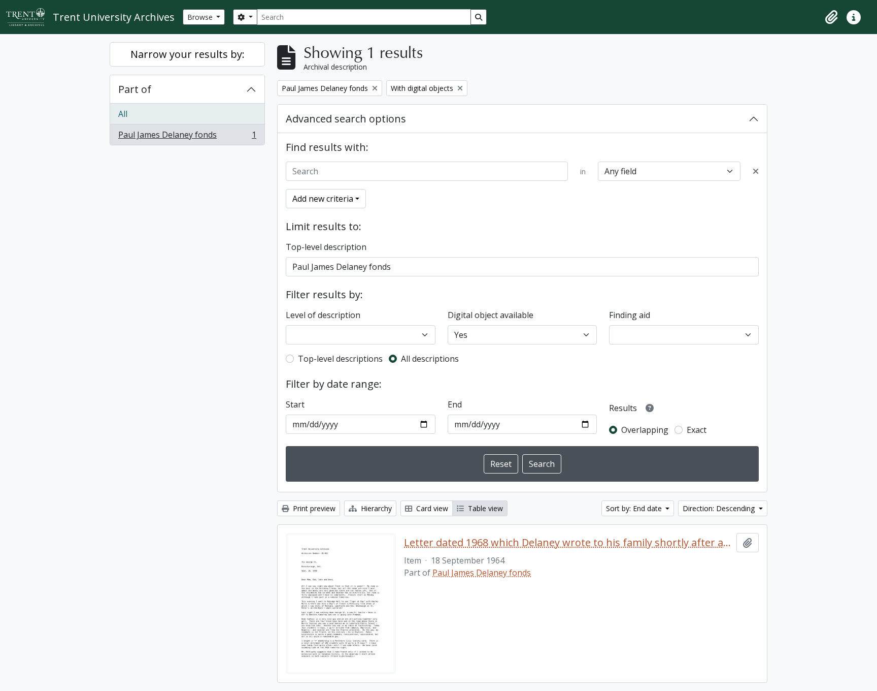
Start (295, 404)
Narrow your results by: (187, 54)
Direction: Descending (720, 508)
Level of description (323, 315)
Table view (484, 508)
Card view (431, 508)
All (122, 113)
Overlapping (644, 429)
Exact (696, 429)
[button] (831, 17)
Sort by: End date (635, 508)
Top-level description (326, 247)
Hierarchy (375, 508)
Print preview (313, 508)
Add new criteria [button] (322, 198)
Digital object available (490, 315)
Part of (134, 89)
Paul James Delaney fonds (187, 137)
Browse (201, 17)
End (455, 404)
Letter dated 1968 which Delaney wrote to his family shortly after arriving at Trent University (568, 543)
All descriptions (430, 358)
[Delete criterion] (756, 171)
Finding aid (629, 315)
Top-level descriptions (340, 358)
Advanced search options (346, 118)
